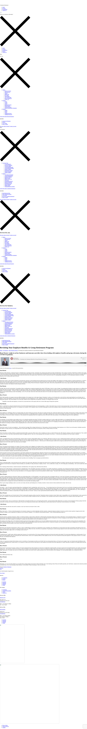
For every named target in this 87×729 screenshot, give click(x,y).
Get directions (2, 601)
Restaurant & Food (8, 183)
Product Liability (8, 169)
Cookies (3, 727)
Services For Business (6, 121)
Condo (6, 102)
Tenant (6, 103)
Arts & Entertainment (9, 175)
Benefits (5, 566)
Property (4, 100)
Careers (3, 591)
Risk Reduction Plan (6, 193)
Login (3, 7)
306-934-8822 (2, 609)
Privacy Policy (5, 725)
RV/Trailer (7, 95)
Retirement (9, 566)
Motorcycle (7, 94)
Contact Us (4, 10)
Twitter (3, 585)
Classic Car (7, 99)
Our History (4, 589)
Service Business (8, 184)
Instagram (4, 582)
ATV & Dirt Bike (8, 97)
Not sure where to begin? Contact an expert (8, 126)
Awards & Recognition (6, 590)
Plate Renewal (7, 92)
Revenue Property (8, 104)
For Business (4, 9)
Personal (4, 109)
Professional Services (9, 181)
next (1, 569)
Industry (3, 173)
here (10, 368)
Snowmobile (7, 96)
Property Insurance (8, 171)
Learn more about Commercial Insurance (7, 188)
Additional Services (8, 114)
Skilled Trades (7, 185)
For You (3, 8)
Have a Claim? (5, 124)
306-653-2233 (2, 597)
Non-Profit (7, 180)
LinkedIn (4, 584)
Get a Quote (4, 123)
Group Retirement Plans (9, 168)
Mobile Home (7, 105)
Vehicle (3, 89)
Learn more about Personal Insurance (7, 116)
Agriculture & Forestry (9, 174)
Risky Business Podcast (6, 194)
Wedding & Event (8, 113)
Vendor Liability (8, 172)
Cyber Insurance (8, 164)
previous (1, 567)
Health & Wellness (8, 176)
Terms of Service (5, 726)
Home (6, 101)
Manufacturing (7, 177)
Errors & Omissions (8, 165)
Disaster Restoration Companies (11, 108)
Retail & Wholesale (8, 182)
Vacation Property (8, 107)
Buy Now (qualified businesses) (8, 196)
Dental (6, 111)
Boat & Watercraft (8, 98)
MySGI (3, 51)
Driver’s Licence (8, 90)
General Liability (8, 166)
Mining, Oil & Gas (8, 179)
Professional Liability (9, 170)
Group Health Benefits (9, 167)
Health (6, 110)
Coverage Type (5, 163)
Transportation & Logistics (10, 186)
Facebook (4, 581)
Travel (6, 112)
